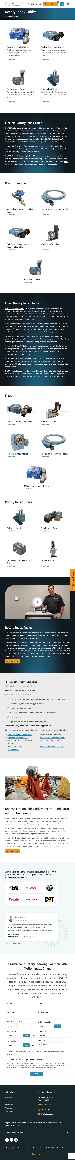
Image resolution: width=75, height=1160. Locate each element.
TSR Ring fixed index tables (18, 336)
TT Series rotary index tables (31, 346)
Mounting (42, 1040)
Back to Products (13, 17)
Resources (9, 1104)
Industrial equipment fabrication (52, 737)
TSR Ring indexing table (29, 146)
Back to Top (36, 1154)
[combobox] (22, 1026)
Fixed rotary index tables (14, 308)
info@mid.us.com (47, 1114)
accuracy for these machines (44, 374)
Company (10, 1003)
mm (26, 1035)
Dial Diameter (12, 1041)
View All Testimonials (12, 944)
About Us (8, 1108)
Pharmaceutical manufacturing (52, 746)
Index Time (42, 1031)
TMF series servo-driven (17, 128)
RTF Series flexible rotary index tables (22, 156)
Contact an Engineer (73, 579)
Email (40, 1003)
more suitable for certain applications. (23, 635)
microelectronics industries (47, 164)
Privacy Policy (50, 1052)
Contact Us (9, 1111)
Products (8, 1097)
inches (33, 1035)
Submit (35, 1074)
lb (57, 1026)
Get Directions (43, 1104)
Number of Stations (14, 1021)
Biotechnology (13, 749)
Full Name (11, 1012)
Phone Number (43, 1012)
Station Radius (12, 1031)
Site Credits (10, 1148)
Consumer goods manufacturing (20, 734)
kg (64, 1026)
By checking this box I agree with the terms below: (27, 1060)
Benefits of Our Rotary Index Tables (21, 682)
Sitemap (21, 1148)
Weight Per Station (45, 1022)
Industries (8, 1101)
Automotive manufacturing (18, 737)
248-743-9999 (36, 4)
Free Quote (11, 661)
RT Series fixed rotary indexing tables (22, 358)
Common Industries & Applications (20, 686)
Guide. (56, 846)
